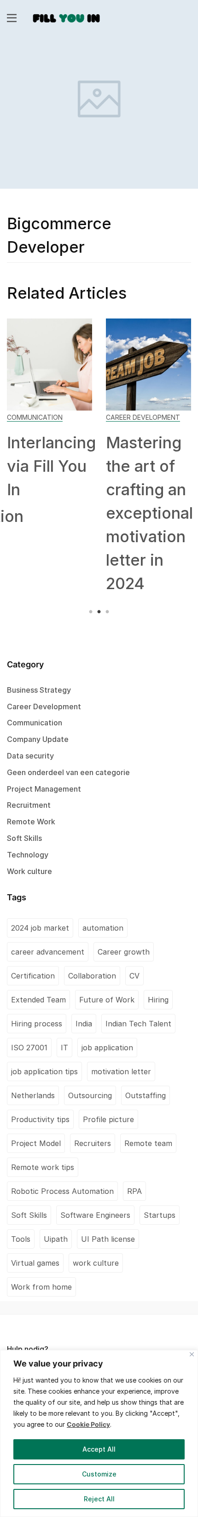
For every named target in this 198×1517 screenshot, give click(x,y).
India (84, 1023)
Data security (30, 755)
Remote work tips (42, 1167)
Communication (35, 417)
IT (64, 1047)
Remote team (148, 1143)
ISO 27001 (29, 1047)
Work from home (41, 1286)
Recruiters (92, 1143)
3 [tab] (106, 612)
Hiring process (36, 1023)
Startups (159, 1215)
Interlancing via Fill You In (51, 466)
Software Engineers (95, 1215)
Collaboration (92, 975)
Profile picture (108, 1119)
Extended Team (38, 999)
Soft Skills (24, 838)
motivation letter (121, 1071)
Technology (27, 854)
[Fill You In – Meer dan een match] (66, 17)
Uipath (56, 1239)
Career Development (143, 417)
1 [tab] (92, 612)
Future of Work (106, 999)
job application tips (44, 1071)
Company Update (38, 739)
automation (102, 927)
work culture (96, 1263)
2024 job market (40, 927)
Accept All (99, 1449)
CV (134, 975)
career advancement (47, 951)
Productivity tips (40, 1119)
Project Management (44, 788)
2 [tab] (99, 612)
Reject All (99, 1499)
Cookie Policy (88, 1424)
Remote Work (31, 821)
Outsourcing (90, 1095)
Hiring (158, 999)
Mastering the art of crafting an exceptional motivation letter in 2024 (149, 513)
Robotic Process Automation (62, 1191)
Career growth (124, 951)
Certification (33, 975)
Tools (20, 1239)
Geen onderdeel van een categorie (68, 772)
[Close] (192, 1354)
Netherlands (33, 1095)
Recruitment (29, 805)
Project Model (36, 1143)
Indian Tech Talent (138, 1023)
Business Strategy (39, 690)
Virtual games (35, 1263)
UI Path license (108, 1239)
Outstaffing (145, 1095)
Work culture (29, 871)
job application (107, 1047)
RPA (134, 1191)
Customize (99, 1474)
